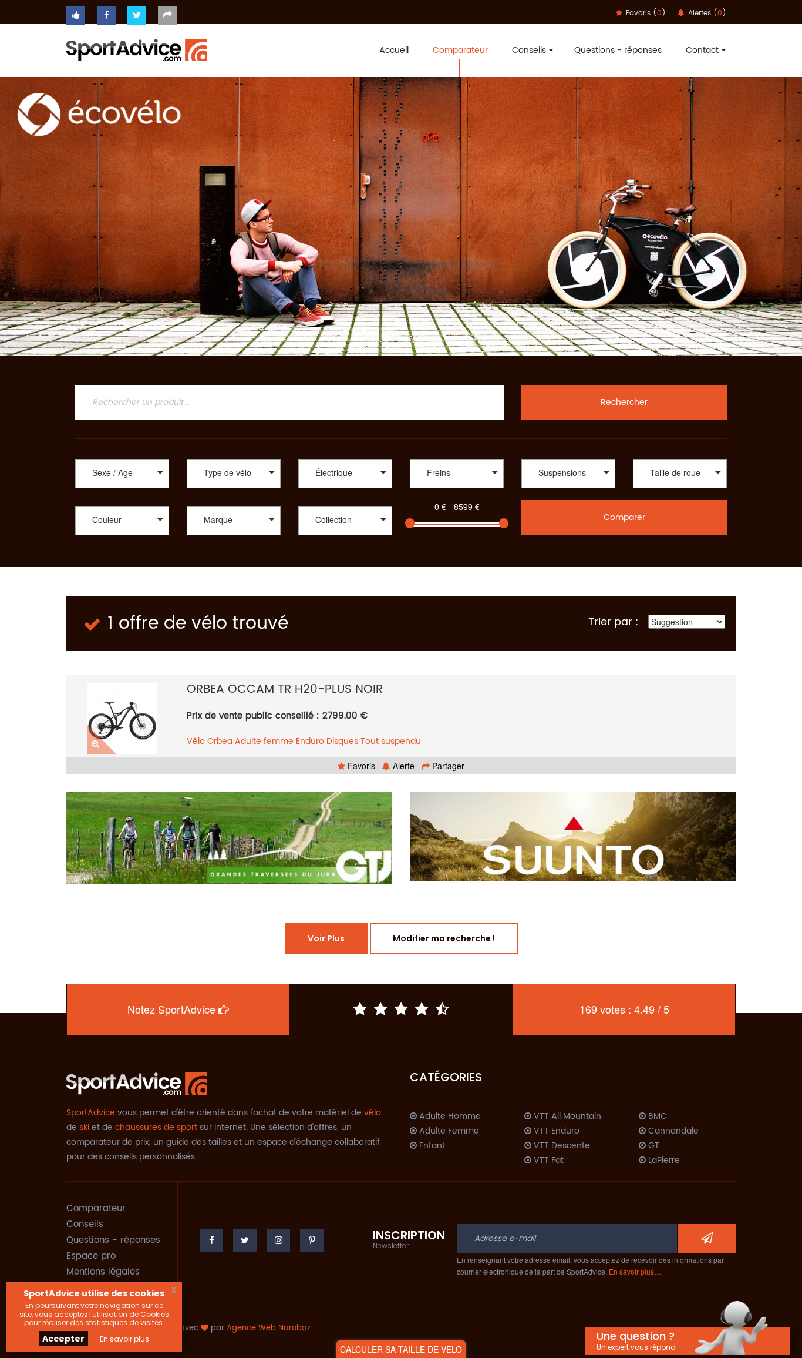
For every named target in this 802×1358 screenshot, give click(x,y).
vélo (372, 1112)
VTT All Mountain (566, 1116)
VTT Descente (560, 1146)
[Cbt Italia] (234, 549)
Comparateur (460, 50)
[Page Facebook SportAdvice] (211, 1240)
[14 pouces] (680, 490)
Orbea (219, 741)
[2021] (345, 549)
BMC (656, 1116)
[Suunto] (573, 836)
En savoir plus (124, 1339)
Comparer (624, 517)
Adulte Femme (448, 1131)
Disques (342, 741)
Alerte (402, 766)
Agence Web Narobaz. (269, 1328)
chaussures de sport (156, 1127)
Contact (702, 50)
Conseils (529, 50)
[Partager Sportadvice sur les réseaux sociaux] (167, 15)
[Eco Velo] (401, 216)
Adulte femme (264, 741)
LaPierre (663, 1160)
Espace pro (91, 1256)
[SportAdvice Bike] (136, 49)
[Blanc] (122, 537)
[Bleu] (122, 549)
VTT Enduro (555, 1131)
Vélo (196, 741)
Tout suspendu (390, 741)
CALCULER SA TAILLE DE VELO (401, 1349)
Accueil (394, 50)
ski (84, 1127)
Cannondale (672, 1131)
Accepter (63, 1338)
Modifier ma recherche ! (444, 938)
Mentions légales (103, 1272)
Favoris (360, 766)
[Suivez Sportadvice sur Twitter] (136, 15)
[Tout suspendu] (568, 490)
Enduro (310, 741)
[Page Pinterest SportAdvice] (312, 1240)
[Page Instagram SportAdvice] (278, 1240)
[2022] (345, 537)
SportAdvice (90, 1112)
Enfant (431, 1146)
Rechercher (624, 402)
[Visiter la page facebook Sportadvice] (106, 15)
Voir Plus (326, 938)
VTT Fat (547, 1160)
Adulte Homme (449, 1116)
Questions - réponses (618, 50)
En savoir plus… (635, 1271)
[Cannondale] (234, 537)
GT (652, 1146)
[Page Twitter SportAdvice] (245, 1240)
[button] (122, 473)
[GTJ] (229, 838)
